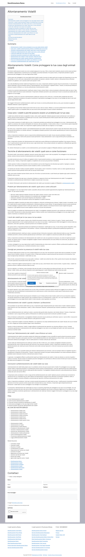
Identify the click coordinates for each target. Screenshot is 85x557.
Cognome (45, 484)
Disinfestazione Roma (16, 461)
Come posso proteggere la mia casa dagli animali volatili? (23, 404)
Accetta (31, 283)
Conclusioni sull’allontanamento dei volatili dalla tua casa (21, 34)
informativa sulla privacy (17, 502)
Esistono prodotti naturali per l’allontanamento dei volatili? (23, 405)
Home (52, 3)
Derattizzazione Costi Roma (14, 530)
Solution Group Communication (55, 555)
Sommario (10, 19)
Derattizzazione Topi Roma (14, 537)
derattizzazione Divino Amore (39, 530)
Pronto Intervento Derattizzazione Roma (18, 545)
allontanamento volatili (68, 183)
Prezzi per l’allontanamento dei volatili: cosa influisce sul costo (23, 32)
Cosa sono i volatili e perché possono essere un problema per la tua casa (25, 22)
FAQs (9, 35)
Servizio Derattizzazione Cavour (40, 549)
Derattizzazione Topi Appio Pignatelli (41, 545)
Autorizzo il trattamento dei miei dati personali (19, 505)
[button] (57, 272)
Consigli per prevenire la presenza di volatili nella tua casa (22, 28)
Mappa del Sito (59, 530)
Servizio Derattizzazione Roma (15, 547)
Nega (40, 283)
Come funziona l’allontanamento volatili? (19, 400)
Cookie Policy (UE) (60, 535)
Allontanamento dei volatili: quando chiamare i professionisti (22, 31)
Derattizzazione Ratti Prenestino (40, 541)
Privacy (57, 532)
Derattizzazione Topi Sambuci (39, 535)
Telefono (45, 487)
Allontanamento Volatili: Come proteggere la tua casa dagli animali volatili (25, 20)
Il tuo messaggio (12, 492)
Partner (57, 537)
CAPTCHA (10, 508)
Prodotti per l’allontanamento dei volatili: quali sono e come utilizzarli (24, 25)
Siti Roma (45, 555)
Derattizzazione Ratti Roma (14, 535)
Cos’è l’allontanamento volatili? (16, 399)
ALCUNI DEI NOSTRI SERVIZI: (15, 37)
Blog (69, 3)
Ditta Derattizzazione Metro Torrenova (41, 539)
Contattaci (10, 40)
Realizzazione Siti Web (37, 555)
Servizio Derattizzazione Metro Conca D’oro (42, 537)
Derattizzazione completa (17, 464)
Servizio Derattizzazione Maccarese (41, 532)
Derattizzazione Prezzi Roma (15, 532)
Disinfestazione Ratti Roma (17, 467)
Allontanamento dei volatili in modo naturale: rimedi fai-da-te (22, 29)
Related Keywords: (12, 39)
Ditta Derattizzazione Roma (14, 543)
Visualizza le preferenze (51, 283)
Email (9, 487)
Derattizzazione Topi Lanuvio (39, 543)
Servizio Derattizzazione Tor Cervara (41, 547)
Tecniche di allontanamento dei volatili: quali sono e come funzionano (24, 23)
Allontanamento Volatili (16, 463)
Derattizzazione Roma (16, 3)
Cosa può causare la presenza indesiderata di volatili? (22, 402)
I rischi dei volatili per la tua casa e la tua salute (19, 26)
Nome (9, 484)
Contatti (74, 3)
